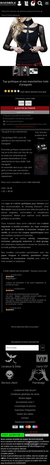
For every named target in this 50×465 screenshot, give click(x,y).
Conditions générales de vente (25, 394)
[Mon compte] (19, 3)
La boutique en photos (25, 406)
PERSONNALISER (37, 435)
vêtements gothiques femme (29, 11)
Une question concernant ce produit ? (19, 119)
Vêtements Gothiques (9, 11)
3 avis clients (25, 92)
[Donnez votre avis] (38, 92)
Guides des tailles (25, 414)
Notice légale (25, 398)
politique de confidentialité (16, 463)
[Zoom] (25, 41)
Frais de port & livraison (14, 121)
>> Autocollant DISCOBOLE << (25, 127)
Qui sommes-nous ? (25, 402)
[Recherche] (40, 3)
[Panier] (33, 3)
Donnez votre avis (39, 271)
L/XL (28, 103)
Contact (25, 418)
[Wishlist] (26, 3)
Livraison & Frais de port (25, 390)
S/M (21, 103)
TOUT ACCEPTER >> (12, 435)
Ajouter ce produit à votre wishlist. (18, 116)
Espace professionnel (25, 422)
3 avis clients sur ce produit (16, 271)
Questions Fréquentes (25, 410)
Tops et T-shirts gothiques (10, 15)
